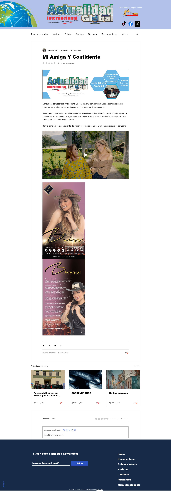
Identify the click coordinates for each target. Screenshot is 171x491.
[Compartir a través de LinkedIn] (55, 345)
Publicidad (124, 479)
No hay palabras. (118, 393)
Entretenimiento (109, 34)
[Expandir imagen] (63, 220)
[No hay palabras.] (123, 379)
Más (123, 34)
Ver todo (137, 366)
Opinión (80, 34)
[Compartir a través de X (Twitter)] (49, 345)
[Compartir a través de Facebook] (43, 345)
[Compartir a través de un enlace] (61, 345)
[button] (137, 34)
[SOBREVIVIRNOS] (85, 379)
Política (68, 34)
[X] (137, 24)
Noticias (56, 34)
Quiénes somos (127, 464)
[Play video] (85, 155)
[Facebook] (131, 24)
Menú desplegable (129, 485)
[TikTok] (124, 24)
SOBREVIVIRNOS (81, 393)
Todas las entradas (39, 34)
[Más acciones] (127, 50)
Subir (4, 484)
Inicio (121, 454)
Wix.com (99, 490)
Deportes (92, 34)
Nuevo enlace (126, 459)
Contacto (123, 474)
